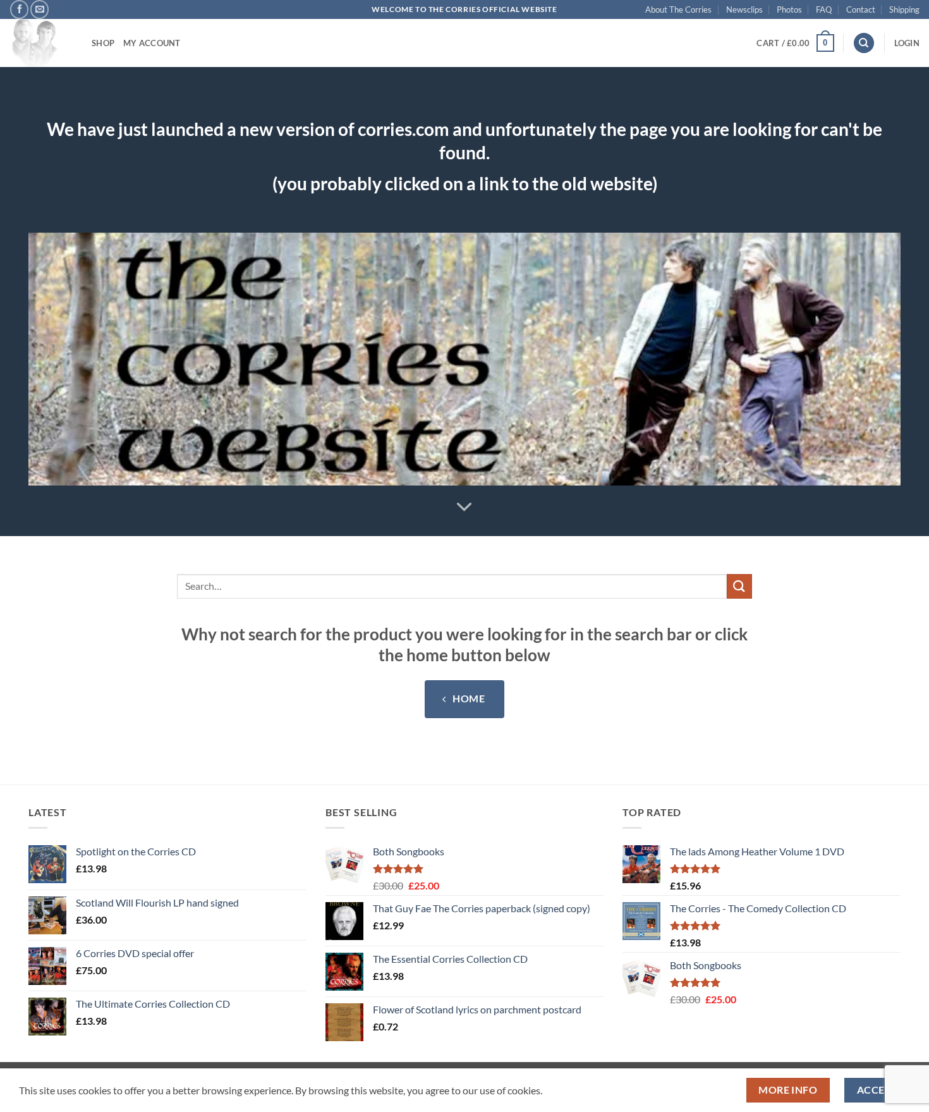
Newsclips (744, 9)
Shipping (904, 9)
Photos (789, 9)
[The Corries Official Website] (41, 43)
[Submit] (739, 586)
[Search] (864, 43)
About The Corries (678, 9)
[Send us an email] (39, 9)
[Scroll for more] (464, 507)
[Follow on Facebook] (19, 9)
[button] (795, 43)
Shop (103, 43)
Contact (860, 9)
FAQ (824, 9)
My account (152, 43)
